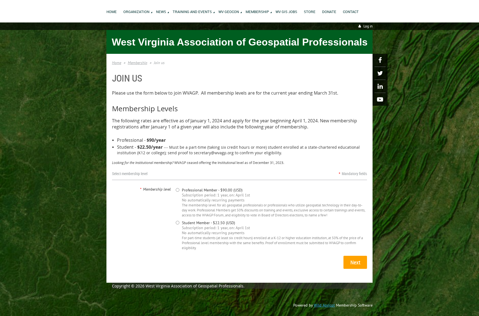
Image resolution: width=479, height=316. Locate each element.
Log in (368, 26)
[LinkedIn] (380, 86)
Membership (137, 62)
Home (116, 62)
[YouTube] (380, 99)
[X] (380, 73)
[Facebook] (380, 60)
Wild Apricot (324, 305)
